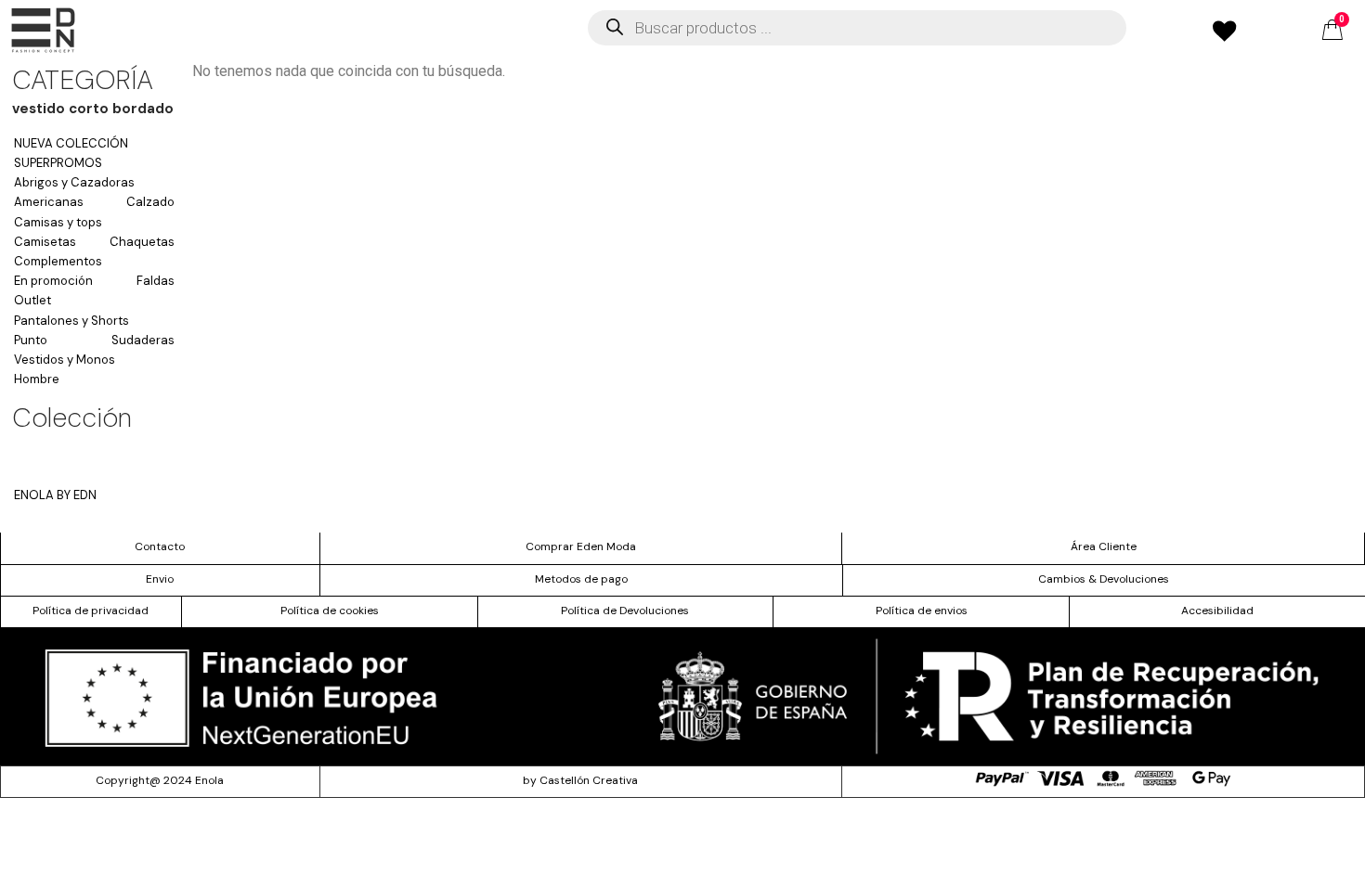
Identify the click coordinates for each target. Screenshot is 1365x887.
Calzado (150, 202)
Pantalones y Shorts (71, 320)
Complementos (58, 261)
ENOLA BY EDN (55, 495)
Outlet (32, 300)
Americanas (49, 202)
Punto (30, 340)
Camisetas (45, 242)
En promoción (53, 281)
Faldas (155, 281)
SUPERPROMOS (58, 163)
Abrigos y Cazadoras (74, 182)
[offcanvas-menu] (43, 30)
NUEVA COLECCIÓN (71, 143)
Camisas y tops (58, 222)
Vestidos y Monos (64, 359)
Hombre (36, 379)
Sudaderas (143, 340)
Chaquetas (142, 242)
